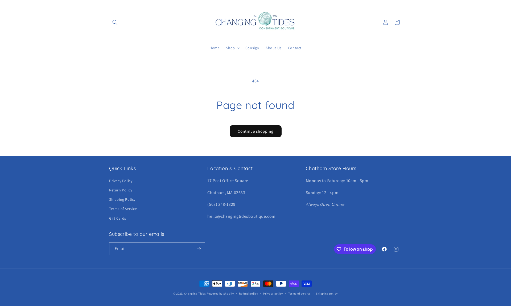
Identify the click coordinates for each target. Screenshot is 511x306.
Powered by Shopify (220, 293)
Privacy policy (273, 293)
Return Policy (120, 190)
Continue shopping (256, 131)
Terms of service (299, 293)
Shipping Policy (122, 199)
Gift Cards (117, 218)
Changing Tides (195, 293)
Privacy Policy (120, 180)
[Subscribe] (199, 248)
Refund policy (248, 293)
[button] (115, 22)
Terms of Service (123, 208)
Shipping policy (327, 293)
